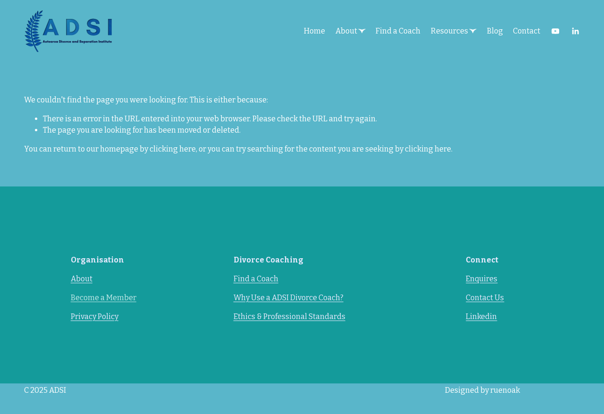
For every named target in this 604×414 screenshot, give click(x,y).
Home (314, 30)
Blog (495, 30)
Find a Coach (398, 30)
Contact (526, 30)
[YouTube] (555, 31)
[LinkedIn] (575, 31)
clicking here (173, 148)
